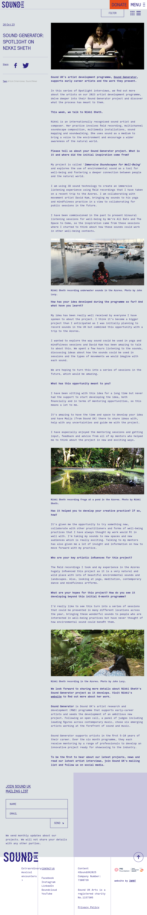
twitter (26, 65)
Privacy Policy (88, 907)
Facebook (48, 878)
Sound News (31, 81)
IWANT (132, 881)
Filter (113, 13)
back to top (138, 857)
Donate (119, 4)
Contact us (48, 868)
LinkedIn (48, 885)
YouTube (47, 893)
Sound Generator (125, 77)
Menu (136, 4)
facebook (15, 65)
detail (138, 13)
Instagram (48, 882)
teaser (132, 13)
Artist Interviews (16, 81)
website (56, 696)
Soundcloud (49, 889)
